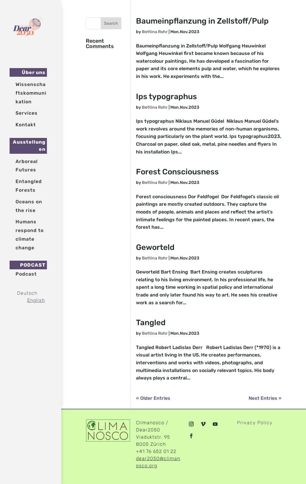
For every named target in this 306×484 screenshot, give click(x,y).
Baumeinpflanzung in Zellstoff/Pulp (202, 21)
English (36, 300)
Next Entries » (265, 398)
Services (27, 113)
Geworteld (155, 247)
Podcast (26, 274)
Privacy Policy (255, 422)
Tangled (151, 322)
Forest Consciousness (177, 171)
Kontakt (26, 124)
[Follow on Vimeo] (203, 424)
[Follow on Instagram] (191, 424)
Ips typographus (166, 96)
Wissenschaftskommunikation (31, 93)
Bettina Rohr (155, 31)
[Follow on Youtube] (215, 424)
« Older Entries (153, 398)
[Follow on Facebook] (191, 436)
